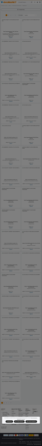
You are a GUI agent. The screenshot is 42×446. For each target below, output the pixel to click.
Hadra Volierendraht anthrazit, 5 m (31, 372)
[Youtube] (35, 411)
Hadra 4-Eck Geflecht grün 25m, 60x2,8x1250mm (11, 393)
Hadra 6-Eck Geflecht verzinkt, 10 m (10, 179)
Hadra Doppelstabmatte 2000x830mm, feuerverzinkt (11, 222)
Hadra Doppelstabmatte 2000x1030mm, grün (31, 158)
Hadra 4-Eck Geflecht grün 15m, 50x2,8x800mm (11, 372)
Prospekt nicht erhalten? (28, 425)
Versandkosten (20, 438)
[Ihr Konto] (37, 2)
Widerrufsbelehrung (22, 423)
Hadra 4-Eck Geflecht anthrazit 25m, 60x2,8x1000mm (11, 265)
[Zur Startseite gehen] (8, 2)
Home (20, 441)
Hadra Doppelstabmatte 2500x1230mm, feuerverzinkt (11, 287)
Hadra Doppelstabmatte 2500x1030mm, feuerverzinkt (31, 222)
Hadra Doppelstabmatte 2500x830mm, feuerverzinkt (31, 96)
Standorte (27, 427)
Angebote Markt (27, 414)
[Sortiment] (35, 2)
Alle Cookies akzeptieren (31, 421)
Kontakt (4, 424)
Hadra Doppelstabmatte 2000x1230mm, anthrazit (31, 138)
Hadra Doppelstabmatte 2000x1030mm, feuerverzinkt (11, 201)
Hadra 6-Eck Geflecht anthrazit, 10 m (31, 116)
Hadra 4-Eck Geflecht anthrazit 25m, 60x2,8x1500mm (31, 287)
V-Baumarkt (13, 413)
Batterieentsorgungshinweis (23, 413)
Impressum (24, 441)
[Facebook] (33, 411)
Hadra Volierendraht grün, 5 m (10, 158)
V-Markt (13, 411)
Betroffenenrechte (30, 444)
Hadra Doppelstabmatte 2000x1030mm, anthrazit (31, 32)
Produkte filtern (22, 9)
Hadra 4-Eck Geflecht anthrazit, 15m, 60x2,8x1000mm (11, 330)
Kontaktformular (3, 427)
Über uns (27, 428)
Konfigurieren (9, 421)
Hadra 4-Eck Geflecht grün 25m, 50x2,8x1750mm (11, 96)
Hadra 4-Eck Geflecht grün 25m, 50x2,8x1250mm (31, 330)
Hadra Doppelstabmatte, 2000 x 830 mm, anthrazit (10, 32)
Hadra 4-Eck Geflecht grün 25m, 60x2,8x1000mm (31, 351)
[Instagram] (36, 411)
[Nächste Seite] (13, 15)
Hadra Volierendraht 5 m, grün (10, 116)
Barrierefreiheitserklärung (36, 441)
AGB (30, 441)
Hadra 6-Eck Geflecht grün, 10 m (31, 179)
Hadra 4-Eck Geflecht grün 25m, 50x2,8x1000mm (31, 308)
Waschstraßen (14, 424)
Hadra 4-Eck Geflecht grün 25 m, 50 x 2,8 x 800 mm (31, 244)
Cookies (27, 441)
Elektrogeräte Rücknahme (21, 415)
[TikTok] (33, 413)
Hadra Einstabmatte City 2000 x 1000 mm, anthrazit (31, 74)
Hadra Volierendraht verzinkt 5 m (11, 73)
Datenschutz (19, 419)
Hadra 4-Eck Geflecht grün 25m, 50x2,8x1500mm (31, 265)
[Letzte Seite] (15, 15)
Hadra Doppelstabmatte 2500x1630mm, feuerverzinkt (31, 201)
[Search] (32, 2)
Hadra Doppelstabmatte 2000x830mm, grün (11, 307)
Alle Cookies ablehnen (19, 421)
